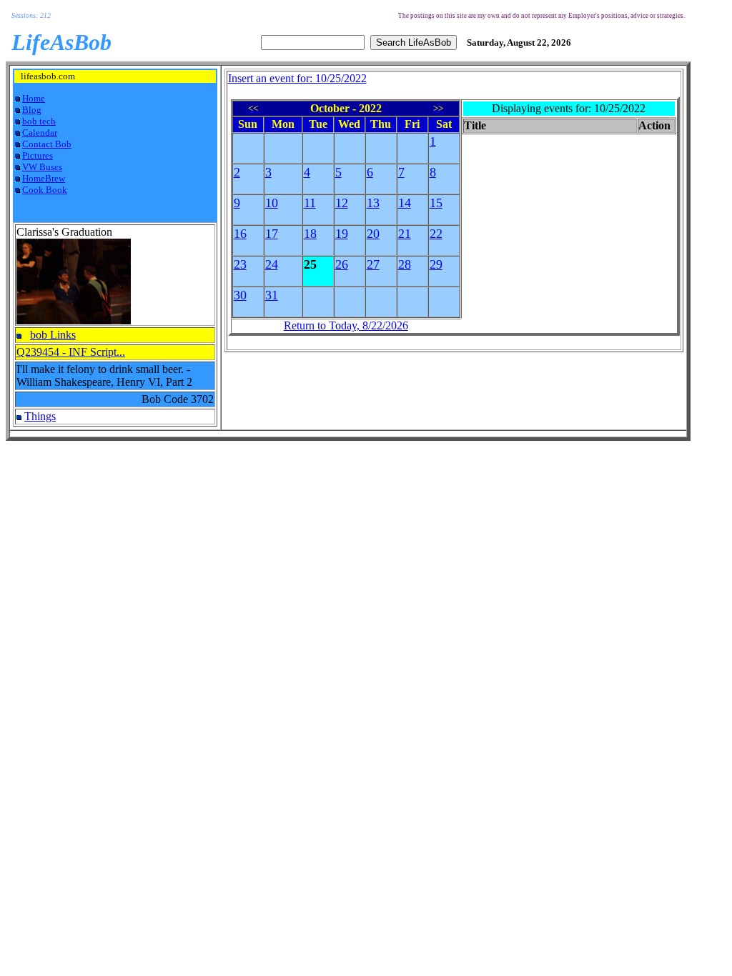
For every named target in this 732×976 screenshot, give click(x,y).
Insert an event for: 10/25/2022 (297, 78)
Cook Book (44, 189)
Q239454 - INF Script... (70, 352)
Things (40, 416)
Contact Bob (46, 144)
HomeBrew (43, 178)
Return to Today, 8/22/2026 (346, 325)
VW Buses (42, 166)
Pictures (37, 155)
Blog (31, 109)
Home (33, 98)
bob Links (53, 335)
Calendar (39, 132)
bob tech (39, 121)
